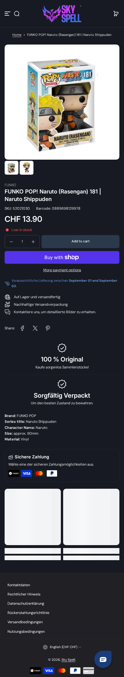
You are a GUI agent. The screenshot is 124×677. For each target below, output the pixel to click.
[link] (22, 328)
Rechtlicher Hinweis (23, 594)
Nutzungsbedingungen (26, 631)
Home (16, 35)
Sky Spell (68, 660)
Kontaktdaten (18, 585)
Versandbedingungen (25, 622)
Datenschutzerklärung (25, 603)
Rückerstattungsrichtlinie (28, 612)
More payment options (62, 270)
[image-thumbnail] (11, 168)
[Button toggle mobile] (8, 13)
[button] (17, 14)
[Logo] (62, 13)
